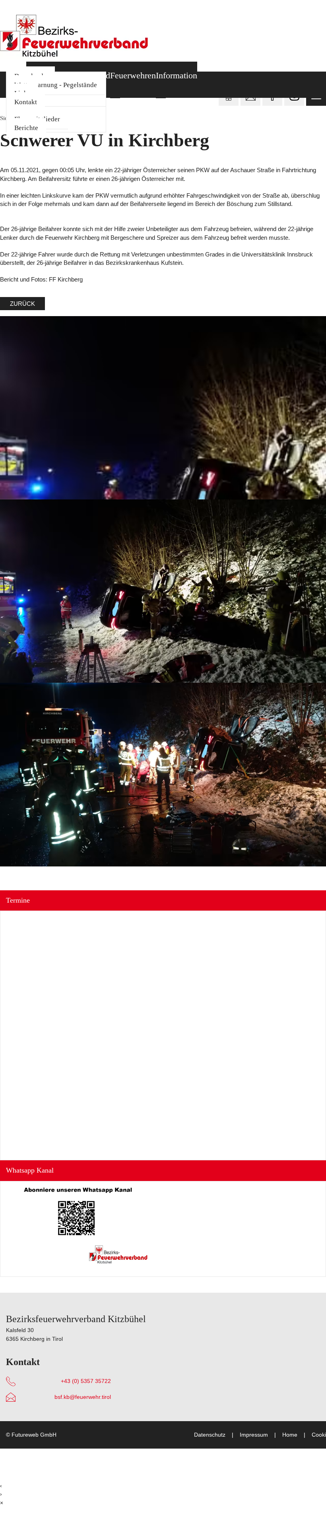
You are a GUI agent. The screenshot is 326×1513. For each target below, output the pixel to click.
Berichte (26, 128)
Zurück (22, 303)
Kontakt (25, 102)
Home (289, 1434)
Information (176, 75)
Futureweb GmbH (34, 1434)
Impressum (254, 1434)
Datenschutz (209, 1434)
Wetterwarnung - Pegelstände (55, 85)
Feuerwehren (133, 75)
